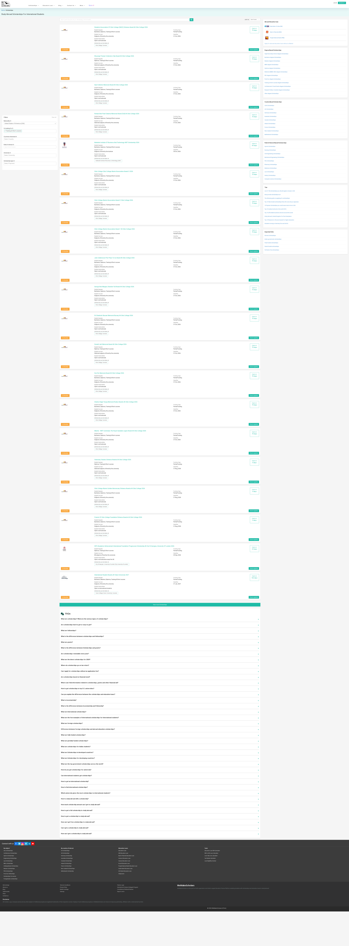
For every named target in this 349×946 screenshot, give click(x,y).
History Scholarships (270, 175)
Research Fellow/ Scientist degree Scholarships (277, 90)
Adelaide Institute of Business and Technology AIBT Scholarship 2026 (116, 142)
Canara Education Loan (124, 861)
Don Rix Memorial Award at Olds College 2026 (109, 373)
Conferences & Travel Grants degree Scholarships (278, 86)
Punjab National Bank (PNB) (277, 37)
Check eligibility (254, 49)
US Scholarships (65, 850)
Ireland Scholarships (270, 123)
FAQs (4, 893)
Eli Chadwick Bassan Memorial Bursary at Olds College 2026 (113, 315)
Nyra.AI (91, 5)
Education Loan (122, 850)
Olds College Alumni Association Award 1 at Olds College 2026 (114, 229)
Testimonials (6, 891)
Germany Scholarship (66, 855)
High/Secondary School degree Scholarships (276, 53)
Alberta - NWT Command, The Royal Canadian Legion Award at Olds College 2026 (120, 431)
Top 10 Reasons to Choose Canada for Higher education (279, 220)
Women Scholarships (270, 235)
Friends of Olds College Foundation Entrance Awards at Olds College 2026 (118, 517)
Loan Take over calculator (211, 855)
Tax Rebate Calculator (210, 858)
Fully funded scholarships (271, 242)
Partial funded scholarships (272, 246)
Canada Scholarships (270, 120)
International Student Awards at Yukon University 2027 (111, 575)
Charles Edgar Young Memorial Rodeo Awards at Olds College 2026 (115, 402)
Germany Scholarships (270, 112)
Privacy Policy (63, 887)
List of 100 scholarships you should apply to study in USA (280, 191)
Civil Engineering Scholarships (272, 153)
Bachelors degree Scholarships (273, 57)
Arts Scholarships (8, 850)
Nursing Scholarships (270, 150)
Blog (4, 889)
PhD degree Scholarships (271, 75)
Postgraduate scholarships (10, 878)
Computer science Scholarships (273, 179)
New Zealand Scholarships (272, 131)
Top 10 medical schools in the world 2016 (275, 209)
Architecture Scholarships (10, 853)
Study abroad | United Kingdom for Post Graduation (278, 216)
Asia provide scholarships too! (273, 194)
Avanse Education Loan (124, 858)
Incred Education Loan (124, 863)
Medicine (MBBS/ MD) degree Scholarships (276, 72)
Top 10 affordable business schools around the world (279, 212)
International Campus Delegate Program (127, 887)
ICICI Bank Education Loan (125, 871)
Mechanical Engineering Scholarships (274, 157)
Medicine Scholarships (271, 168)
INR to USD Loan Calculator (211, 853)
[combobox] (30, 123)
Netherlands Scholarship (67, 871)
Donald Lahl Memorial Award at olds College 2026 (110, 344)
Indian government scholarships (273, 239)
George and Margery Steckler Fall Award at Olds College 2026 (114, 287)
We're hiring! (6, 885)
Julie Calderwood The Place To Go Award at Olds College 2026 (114, 258)
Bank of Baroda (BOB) (276, 32)
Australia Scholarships (270, 116)
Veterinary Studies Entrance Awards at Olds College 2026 (112, 460)
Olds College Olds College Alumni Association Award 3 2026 (113, 171)
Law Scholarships (269, 171)
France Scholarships (270, 127)
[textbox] (22, 131)
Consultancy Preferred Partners (125, 889)
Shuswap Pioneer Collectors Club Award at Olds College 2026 (114, 56)
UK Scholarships (269, 109)
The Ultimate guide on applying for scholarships (277, 198)
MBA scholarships (8, 863)
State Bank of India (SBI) (276, 26)
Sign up (342, 3)
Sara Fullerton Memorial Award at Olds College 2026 (111, 85)
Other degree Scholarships (272, 93)
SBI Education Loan (123, 853)
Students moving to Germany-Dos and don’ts (276, 223)
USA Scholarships (269, 105)
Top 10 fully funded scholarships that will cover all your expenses (282, 202)
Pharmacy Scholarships (271, 164)
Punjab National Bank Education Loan (127, 866)
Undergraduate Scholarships (11, 866)
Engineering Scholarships (10, 858)
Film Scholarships (269, 161)
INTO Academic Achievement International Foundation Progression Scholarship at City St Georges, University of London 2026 (134, 546)
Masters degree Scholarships (272, 61)
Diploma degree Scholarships (272, 68)
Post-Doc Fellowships (9, 873)
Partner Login (120, 885)
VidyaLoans (121, 873)
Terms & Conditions (65, 885)
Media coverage (64, 889)
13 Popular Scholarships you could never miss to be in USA (280, 205)
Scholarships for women (10, 876)
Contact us (5, 895)
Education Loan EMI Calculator (212, 850)
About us (5, 887)
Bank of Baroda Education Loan (126, 855)
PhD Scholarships (8, 871)
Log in (335, 3)
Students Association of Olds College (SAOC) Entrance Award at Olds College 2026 (121, 27)
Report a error (120, 891)
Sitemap (62, 891)
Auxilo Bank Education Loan (125, 868)
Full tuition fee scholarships (272, 250)
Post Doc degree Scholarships (273, 79)
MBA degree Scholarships (271, 64)
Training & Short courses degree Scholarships (277, 82)
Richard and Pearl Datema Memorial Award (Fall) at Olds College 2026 (116, 114)
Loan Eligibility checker (210, 861)
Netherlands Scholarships (271, 134)
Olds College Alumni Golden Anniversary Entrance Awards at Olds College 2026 (119, 488)
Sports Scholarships (270, 146)
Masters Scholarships (9, 868)
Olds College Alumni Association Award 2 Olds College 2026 (113, 200)
